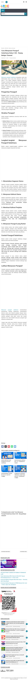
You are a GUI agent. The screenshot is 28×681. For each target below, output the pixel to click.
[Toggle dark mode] (6, 2)
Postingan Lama (23, 551)
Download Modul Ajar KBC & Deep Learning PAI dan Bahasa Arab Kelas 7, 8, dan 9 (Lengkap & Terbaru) (15, 630)
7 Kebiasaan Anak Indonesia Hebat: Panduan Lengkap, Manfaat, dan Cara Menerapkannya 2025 (15, 623)
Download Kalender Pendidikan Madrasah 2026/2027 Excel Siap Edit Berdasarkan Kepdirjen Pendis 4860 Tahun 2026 (14, 649)
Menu (3, 10)
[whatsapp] (12, 446)
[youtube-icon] (24, 2)
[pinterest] (9, 446)
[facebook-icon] (26, 2)
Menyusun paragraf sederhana (8, 77)
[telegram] (15, 446)
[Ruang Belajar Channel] (5, 6)
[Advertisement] (14, 31)
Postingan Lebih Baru (5, 551)
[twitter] (5, 446)
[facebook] (2, 446)
